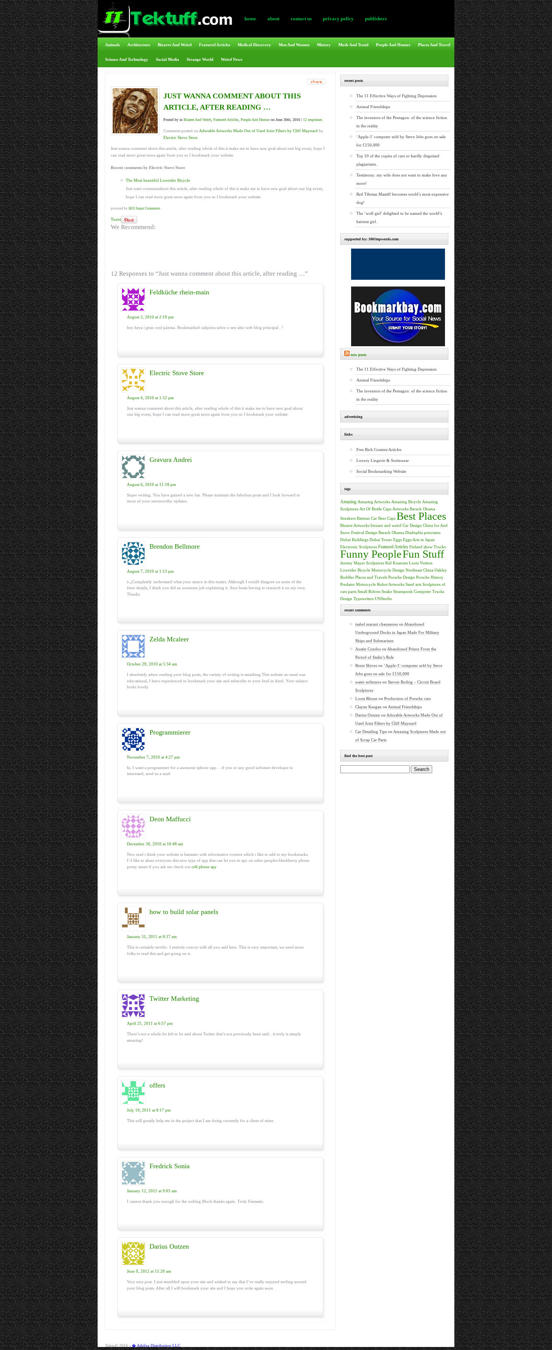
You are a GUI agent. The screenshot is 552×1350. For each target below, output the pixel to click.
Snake (387, 592)
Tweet (116, 219)
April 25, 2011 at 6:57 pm (150, 1023)
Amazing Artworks (373, 501)
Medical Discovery (254, 44)
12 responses (312, 120)
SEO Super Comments (144, 208)
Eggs (397, 540)
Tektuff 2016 (116, 1345)
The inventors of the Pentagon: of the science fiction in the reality (401, 121)
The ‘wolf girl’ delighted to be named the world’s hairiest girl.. (399, 217)
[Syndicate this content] (347, 355)
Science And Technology (126, 59)
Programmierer (169, 732)
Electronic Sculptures (358, 547)
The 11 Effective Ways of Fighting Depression (396, 96)
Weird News (231, 59)
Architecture (138, 44)
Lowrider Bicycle (355, 570)
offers (157, 1085)
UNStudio (383, 599)
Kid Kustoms (396, 563)
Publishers (376, 18)
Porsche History (429, 577)
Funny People (370, 554)
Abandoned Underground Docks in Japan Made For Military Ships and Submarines (397, 632)
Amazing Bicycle (406, 502)
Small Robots (368, 592)
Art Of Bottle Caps (375, 509)
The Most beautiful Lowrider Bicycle (158, 180)
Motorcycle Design (387, 570)
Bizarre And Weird (175, 44)
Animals (112, 44)
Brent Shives (366, 665)
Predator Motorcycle (358, 584)
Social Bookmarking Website (381, 471)
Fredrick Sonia (169, 1166)
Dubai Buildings (354, 540)
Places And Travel (434, 44)
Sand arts (413, 584)
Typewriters (363, 599)
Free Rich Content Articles (378, 449)
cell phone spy (204, 866)
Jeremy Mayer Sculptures (362, 563)
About (273, 18)
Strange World (200, 59)
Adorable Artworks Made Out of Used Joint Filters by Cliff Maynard (258, 130)
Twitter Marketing (174, 998)
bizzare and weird (386, 525)
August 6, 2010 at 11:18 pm (151, 484)
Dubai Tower (381, 540)
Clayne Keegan (368, 706)
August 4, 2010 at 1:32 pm (150, 397)
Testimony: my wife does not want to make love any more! (401, 179)
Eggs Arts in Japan (419, 540)
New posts (358, 355)
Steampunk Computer (412, 591)
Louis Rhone (366, 698)
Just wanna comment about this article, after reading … (232, 101)
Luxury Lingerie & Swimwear (382, 460)
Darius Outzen (169, 1246)
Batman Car (367, 518)
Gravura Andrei (170, 459)
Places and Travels (371, 577)
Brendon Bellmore (174, 546)
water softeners (368, 682)
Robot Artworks (390, 584)
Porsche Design (401, 577)
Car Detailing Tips (371, 731)
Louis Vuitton (421, 563)
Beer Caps (386, 518)
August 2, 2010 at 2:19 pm (150, 317)
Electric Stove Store (180, 137)
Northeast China (419, 570)
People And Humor (393, 44)
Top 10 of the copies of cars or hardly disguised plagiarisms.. (397, 160)
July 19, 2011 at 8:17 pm (149, 1110)
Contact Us (301, 18)
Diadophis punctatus (422, 533)
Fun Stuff (423, 554)
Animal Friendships (373, 106)
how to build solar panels (183, 912)
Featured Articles (214, 44)
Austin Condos (368, 649)
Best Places (421, 516)
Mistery (324, 44)
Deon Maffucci (170, 819)
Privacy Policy (338, 18)
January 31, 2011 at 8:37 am (152, 936)
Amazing (348, 501)
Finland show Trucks (427, 547)
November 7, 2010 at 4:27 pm (153, 757)
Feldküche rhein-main (179, 292)
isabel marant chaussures (376, 624)
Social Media (167, 59)
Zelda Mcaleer (169, 639)
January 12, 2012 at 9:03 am (152, 1191)
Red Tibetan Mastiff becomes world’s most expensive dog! (402, 198)
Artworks (400, 509)
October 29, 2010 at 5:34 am (152, 664)
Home (250, 18)
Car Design (412, 525)
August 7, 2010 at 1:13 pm (150, 571)
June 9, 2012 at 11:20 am (149, 1271)
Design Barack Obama (384, 533)
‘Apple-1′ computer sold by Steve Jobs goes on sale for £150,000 (401, 140)
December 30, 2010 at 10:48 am (155, 844)
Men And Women (294, 44)
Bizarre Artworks (355, 525)
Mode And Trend (353, 44)
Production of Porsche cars (407, 698)
